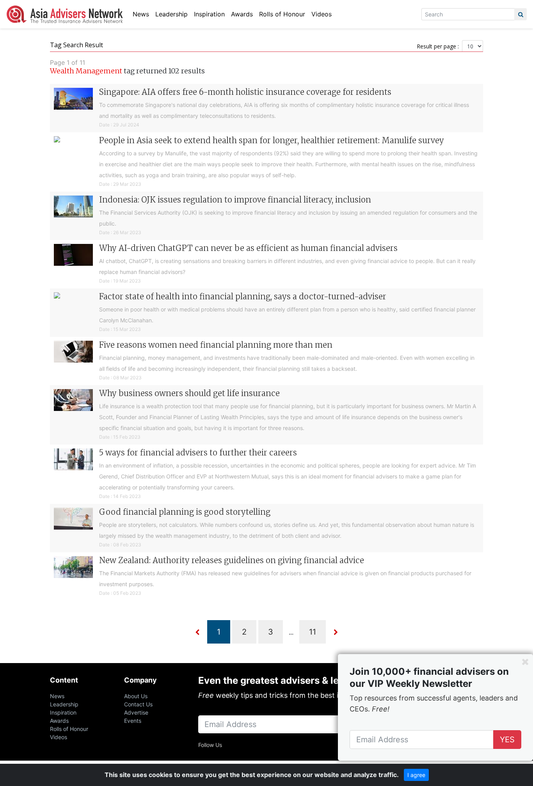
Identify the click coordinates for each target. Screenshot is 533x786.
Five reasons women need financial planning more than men (215, 345)
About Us (135, 696)
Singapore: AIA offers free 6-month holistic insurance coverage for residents (245, 92)
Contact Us (138, 704)
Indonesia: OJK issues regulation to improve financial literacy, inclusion (235, 200)
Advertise (136, 712)
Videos (321, 14)
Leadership (171, 14)
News (141, 14)
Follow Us (210, 745)
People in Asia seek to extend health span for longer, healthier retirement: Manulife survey (271, 140)
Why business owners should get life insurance (189, 393)
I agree (416, 775)
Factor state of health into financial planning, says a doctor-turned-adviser (242, 296)
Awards (242, 14)
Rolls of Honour (282, 14)
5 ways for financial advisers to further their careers (198, 452)
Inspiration (209, 14)
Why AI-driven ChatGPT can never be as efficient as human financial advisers (248, 248)
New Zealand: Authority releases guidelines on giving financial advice (231, 560)
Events (132, 720)
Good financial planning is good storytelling (184, 512)
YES (507, 739)
